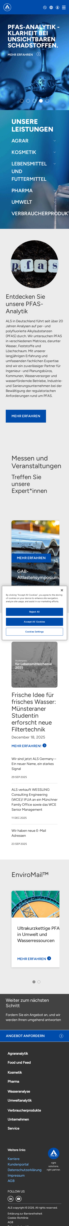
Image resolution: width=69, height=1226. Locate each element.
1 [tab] (33, 983)
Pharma (22, 190)
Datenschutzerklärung (25, 1170)
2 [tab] (38, 983)
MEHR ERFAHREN (20, 54)
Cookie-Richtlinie (18, 1217)
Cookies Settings (34, 631)
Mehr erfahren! (26, 746)
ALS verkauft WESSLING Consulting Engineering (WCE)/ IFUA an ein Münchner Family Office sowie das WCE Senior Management (35, 800)
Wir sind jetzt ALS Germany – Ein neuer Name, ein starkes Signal (34, 764)
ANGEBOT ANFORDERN (25, 1036)
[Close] (62, 590)
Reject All (34, 611)
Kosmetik (24, 152)
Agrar (20, 141)
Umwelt (22, 202)
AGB (11, 1181)
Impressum (16, 1175)
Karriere (14, 1159)
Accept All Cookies (34, 621)
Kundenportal (18, 1164)
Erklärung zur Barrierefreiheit (25, 1213)
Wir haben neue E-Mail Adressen (29, 833)
